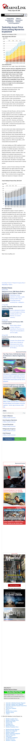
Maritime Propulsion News (12, 727)
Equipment (10, 21)
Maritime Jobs (9, 723)
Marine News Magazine (11, 730)
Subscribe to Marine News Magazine (14, 704)
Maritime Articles (10, 712)
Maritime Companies (11, 740)
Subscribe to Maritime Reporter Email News (16, 705)
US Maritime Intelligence (12, 737)
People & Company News (19, 282)
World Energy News (10, 721)
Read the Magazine (14, 585)
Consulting (4, 282)
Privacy (7, 709)
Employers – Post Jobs (20, 439)
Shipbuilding (10, 18)
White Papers (9, 736)
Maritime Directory (10, 739)
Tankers (10, 284)
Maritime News (9, 707)
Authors (8, 713)
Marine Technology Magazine (13, 733)
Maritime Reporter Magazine (12, 729)
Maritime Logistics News (12, 718)
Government (18, 20)
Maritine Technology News (12, 720)
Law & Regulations (14, 23)
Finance (10, 282)
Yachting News (9, 724)
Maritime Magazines (10, 735)
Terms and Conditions (11, 708)
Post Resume (8, 439)
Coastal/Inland (9, 20)
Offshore (18, 18)
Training (18, 21)
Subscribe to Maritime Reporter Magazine (15, 703)
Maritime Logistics (10, 732)
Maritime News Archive (11, 711)
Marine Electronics (10, 725)
